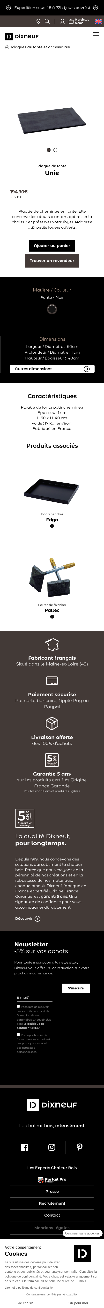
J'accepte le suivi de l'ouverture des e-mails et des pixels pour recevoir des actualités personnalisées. (33, 1043)
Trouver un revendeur (52, 260)
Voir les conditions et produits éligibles (52, 791)
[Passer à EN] (98, 21)
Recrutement (52, 1203)
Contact (52, 1215)
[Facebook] (24, 1147)
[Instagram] (52, 1147)
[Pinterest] (79, 1147)
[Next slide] (95, 7)
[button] (49, 150)
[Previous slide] (8, 7)
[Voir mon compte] (62, 21)
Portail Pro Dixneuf (52, 1180)
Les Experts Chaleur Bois (52, 1168)
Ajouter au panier (52, 245)
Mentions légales (52, 1228)
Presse (52, 1192)
